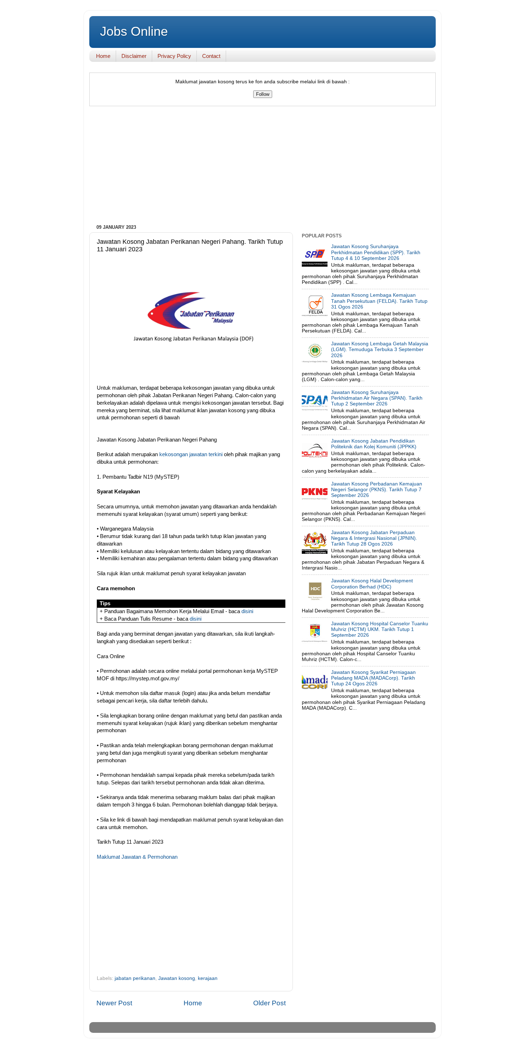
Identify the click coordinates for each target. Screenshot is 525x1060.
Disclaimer (133, 56)
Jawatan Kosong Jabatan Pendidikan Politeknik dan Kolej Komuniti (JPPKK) (373, 443)
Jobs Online (134, 31)
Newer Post (114, 1003)
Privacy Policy (174, 56)
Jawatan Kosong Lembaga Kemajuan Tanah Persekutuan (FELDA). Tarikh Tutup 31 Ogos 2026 (379, 300)
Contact (211, 56)
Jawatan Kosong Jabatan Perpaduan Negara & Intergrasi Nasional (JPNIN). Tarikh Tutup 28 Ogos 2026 (374, 538)
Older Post (269, 1003)
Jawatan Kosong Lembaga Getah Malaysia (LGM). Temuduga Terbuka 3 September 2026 (379, 349)
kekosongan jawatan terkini (190, 454)
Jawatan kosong (176, 978)
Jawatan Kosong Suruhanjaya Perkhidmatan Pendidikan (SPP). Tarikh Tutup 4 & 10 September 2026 (375, 252)
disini (247, 611)
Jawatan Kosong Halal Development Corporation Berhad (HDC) (372, 583)
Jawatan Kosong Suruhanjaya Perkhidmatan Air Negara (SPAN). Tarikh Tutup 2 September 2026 (376, 398)
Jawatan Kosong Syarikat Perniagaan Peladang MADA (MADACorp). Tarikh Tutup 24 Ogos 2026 (373, 678)
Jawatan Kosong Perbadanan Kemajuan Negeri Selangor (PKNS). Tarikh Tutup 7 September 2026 (376, 489)
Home (103, 56)
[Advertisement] (262, 167)
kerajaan (208, 978)
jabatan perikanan (135, 978)
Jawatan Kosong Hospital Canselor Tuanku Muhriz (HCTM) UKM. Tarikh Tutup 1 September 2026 (379, 629)
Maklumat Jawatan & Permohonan (137, 857)
